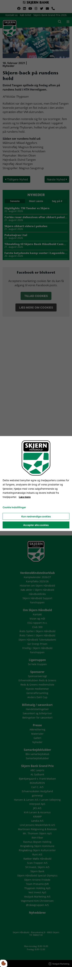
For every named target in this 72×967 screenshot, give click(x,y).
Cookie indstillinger (14, 507)
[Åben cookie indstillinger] (3, 963)
